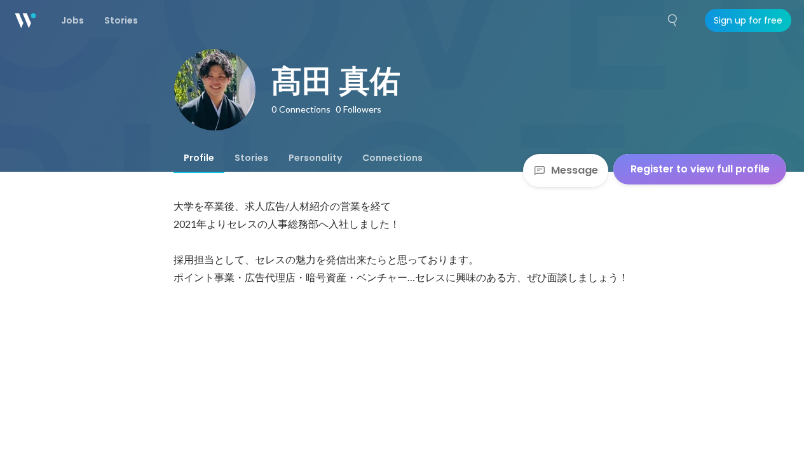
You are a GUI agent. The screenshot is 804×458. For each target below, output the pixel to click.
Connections (392, 157)
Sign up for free (748, 20)
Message (574, 170)
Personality (315, 157)
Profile (199, 157)
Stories (251, 157)
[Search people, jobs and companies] (673, 20)
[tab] (199, 157)
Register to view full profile (700, 169)
